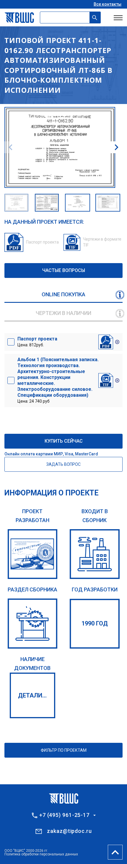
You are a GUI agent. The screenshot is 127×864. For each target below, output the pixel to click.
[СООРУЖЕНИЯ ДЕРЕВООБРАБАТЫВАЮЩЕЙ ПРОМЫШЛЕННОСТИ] (33, 624)
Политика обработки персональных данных (41, 854)
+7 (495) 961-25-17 (64, 815)
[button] (116, 147)
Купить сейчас (64, 441)
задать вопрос (63, 464)
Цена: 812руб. (37, 341)
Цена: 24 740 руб (58, 380)
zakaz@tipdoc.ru (69, 831)
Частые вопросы (63, 270)
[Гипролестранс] (33, 554)
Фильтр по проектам (64, 750)
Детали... (32, 695)
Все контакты (107, 4)
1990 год (95, 623)
